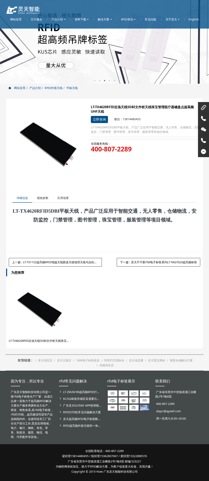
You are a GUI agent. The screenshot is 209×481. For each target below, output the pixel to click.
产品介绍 (35, 88)
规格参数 (42, 198)
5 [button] (114, 81)
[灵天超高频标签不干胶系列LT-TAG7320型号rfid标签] (123, 393)
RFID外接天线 (53, 88)
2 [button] (100, 81)
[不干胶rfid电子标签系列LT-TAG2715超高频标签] (112, 407)
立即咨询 (99, 119)
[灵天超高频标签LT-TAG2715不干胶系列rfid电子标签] (123, 400)
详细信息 (22, 198)
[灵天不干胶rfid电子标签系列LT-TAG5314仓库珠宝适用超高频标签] (144, 393)
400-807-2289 (111, 149)
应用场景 (63, 198)
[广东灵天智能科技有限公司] (23, 9)
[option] (104, 42)
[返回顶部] (203, 151)
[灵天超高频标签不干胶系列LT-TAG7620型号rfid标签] (112, 393)
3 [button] (104, 81)
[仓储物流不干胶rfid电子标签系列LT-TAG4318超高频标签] (144, 400)
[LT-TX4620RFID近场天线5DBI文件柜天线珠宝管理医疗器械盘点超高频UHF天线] (39, 308)
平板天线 (72, 88)
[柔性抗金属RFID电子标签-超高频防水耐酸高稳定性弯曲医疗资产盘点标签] (144, 407)
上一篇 (57, 262)
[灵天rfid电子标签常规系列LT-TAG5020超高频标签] (112, 400)
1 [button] (95, 81)
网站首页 (19, 88)
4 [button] (109, 81)
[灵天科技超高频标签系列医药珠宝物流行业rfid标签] (134, 393)
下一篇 (158, 262)
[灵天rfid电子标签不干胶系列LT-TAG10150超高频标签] (134, 400)
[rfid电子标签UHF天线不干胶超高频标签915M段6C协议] (134, 407)
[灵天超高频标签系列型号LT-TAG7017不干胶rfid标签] (123, 407)
